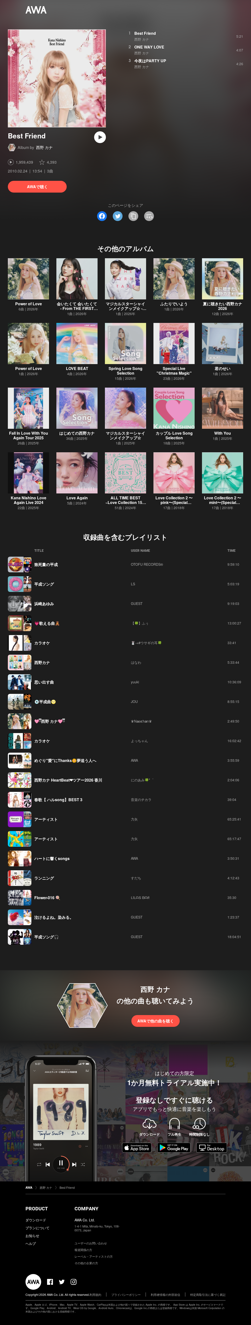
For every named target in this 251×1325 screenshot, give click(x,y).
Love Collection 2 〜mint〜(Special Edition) (222, 502)
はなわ (136, 662)
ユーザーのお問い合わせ (91, 1243)
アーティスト (46, 819)
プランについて (37, 1227)
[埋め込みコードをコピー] (149, 216)
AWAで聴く (37, 186)
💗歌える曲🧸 (47, 623)
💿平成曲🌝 (45, 701)
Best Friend (145, 33)
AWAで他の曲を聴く (155, 1021)
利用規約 (95, 1294)
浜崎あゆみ (44, 603)
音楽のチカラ (141, 799)
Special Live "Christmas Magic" (174, 371)
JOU (134, 701)
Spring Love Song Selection (125, 371)
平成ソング (44, 584)
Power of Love (28, 304)
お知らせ (32, 1235)
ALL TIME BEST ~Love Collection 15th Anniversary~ (125, 502)
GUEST (137, 603)
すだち (136, 877)
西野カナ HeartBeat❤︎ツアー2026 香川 (68, 780)
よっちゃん (139, 740)
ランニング (44, 878)
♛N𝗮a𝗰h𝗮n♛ (141, 721)
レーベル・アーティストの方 (94, 1256)
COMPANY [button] (86, 1209)
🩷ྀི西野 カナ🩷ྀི (49, 721)
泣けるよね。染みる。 (54, 917)
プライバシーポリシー (126, 1294)
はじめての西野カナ (77, 433)
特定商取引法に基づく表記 (208, 1294)
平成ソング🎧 (46, 937)
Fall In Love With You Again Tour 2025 (28, 435)
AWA (134, 760)
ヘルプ (30, 1243)
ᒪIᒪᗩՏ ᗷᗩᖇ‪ (140, 897)
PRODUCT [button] (36, 1209)
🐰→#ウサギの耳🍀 (146, 642)
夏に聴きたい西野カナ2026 (222, 306)
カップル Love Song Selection (174, 435)
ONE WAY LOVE (149, 47)
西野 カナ (44, 147)
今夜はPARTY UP (150, 60)
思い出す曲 (44, 682)
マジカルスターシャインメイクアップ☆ (125, 435)
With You (222, 433)
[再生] (100, 137)
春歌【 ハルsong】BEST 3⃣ (58, 799)
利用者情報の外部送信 (165, 1294)
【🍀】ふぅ (140, 623)
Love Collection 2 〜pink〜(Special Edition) (174, 502)
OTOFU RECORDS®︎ (147, 564)
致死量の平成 (46, 564)
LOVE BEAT (77, 368)
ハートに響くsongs (52, 858)
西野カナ (42, 662)
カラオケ (42, 643)
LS (133, 583)
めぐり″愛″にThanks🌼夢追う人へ (65, 760)
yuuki (135, 681)
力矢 (134, 819)
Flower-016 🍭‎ (47, 897)
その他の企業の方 (86, 1263)
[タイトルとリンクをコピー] (133, 216)
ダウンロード (35, 1219)
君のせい (222, 368)
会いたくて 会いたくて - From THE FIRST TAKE (77, 308)
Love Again (77, 498)
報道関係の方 (83, 1250)
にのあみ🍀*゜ (142, 779)
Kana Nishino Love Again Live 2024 (28, 500)
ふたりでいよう (174, 304)
